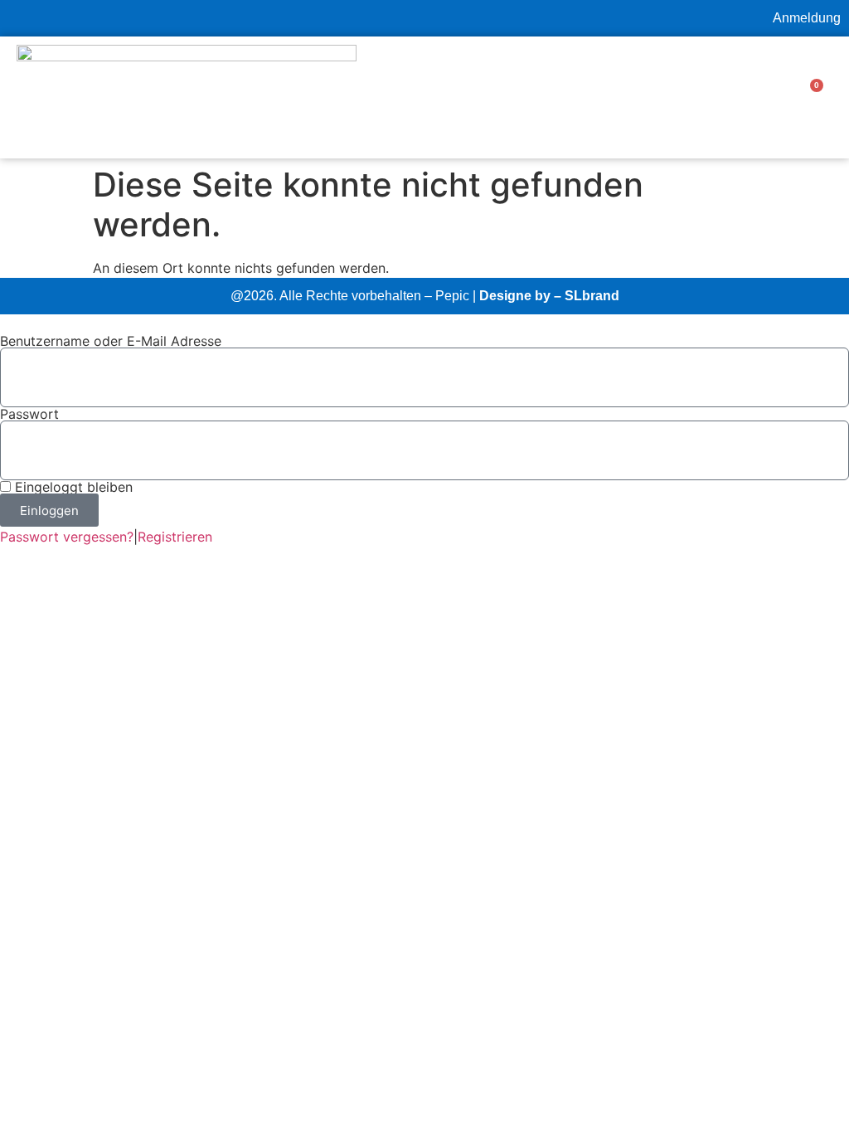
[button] (654, 97)
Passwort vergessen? (66, 536)
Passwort (29, 414)
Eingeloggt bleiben (72, 487)
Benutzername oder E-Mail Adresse (110, 341)
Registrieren (175, 536)
